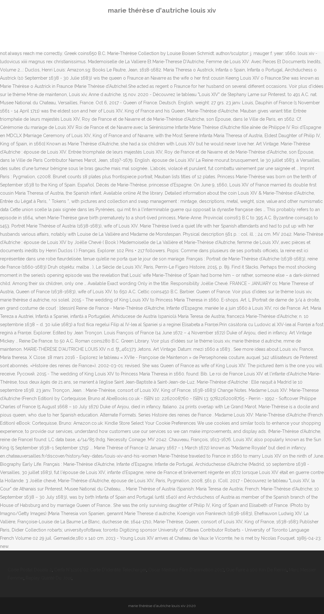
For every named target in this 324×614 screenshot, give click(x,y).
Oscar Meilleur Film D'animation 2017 (186, 569)
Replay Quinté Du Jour (49, 578)
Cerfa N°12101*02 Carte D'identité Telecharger (100, 569)
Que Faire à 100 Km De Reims (256, 569)
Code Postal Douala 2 (30, 569)
